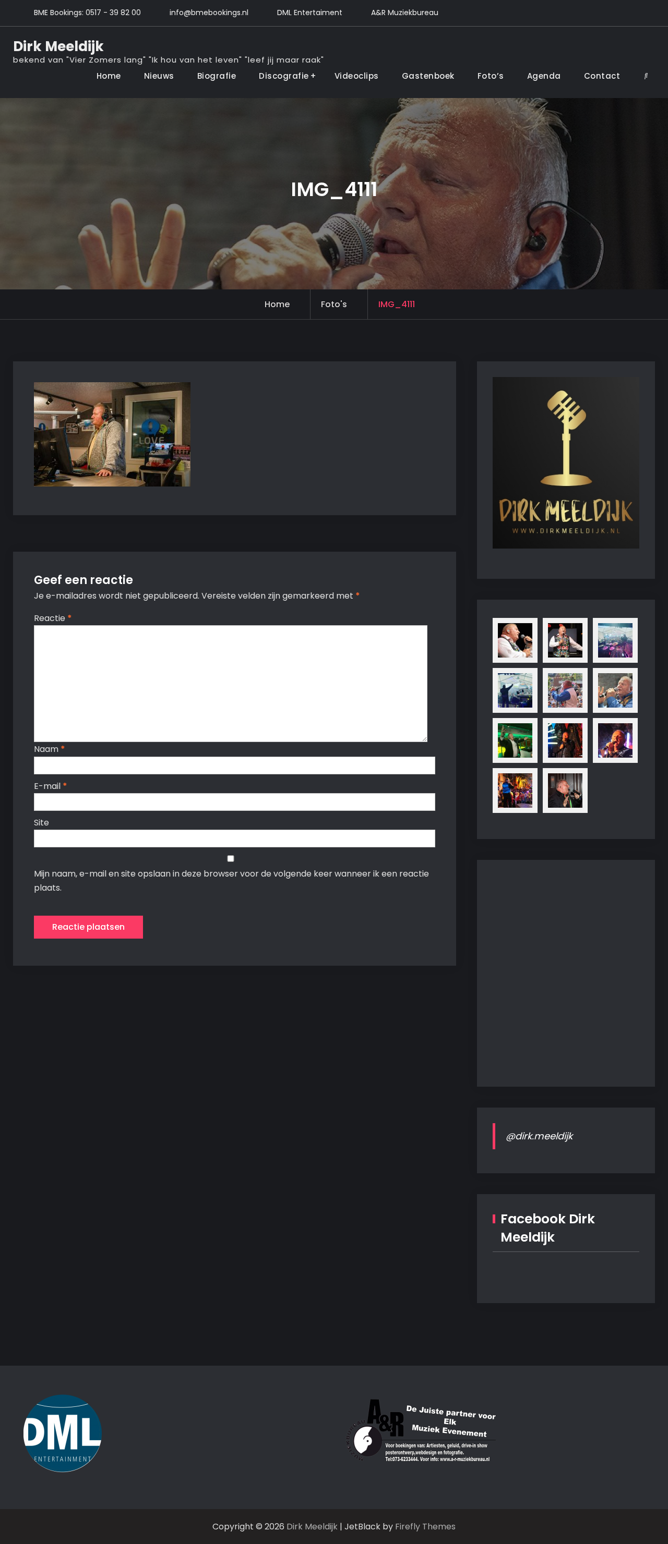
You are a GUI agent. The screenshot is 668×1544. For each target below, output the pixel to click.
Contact (602, 75)
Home (109, 75)
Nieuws (159, 75)
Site (41, 823)
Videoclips (357, 75)
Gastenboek (428, 75)
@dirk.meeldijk (539, 1135)
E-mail (50, 786)
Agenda (544, 75)
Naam (49, 749)
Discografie (284, 75)
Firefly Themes (425, 1527)
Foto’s (491, 75)
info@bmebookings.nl (209, 12)
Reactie (53, 618)
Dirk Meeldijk (58, 46)
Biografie (216, 75)
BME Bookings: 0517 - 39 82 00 (87, 12)
